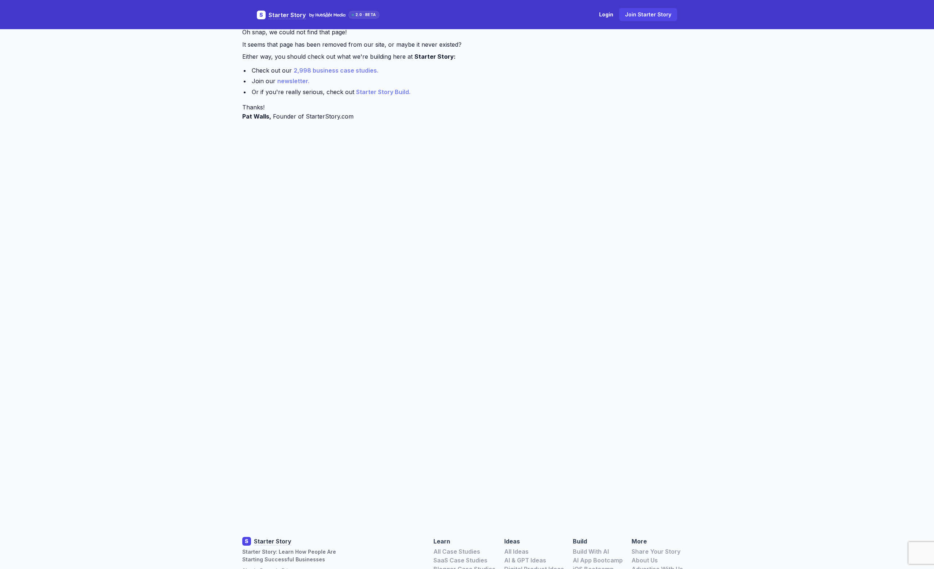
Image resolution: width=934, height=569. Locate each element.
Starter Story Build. (383, 92)
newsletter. (293, 81)
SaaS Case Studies (460, 560)
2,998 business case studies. (336, 70)
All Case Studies (456, 551)
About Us (645, 560)
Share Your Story (656, 551)
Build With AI (591, 551)
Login (606, 14)
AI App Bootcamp (598, 560)
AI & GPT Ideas (525, 560)
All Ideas (516, 551)
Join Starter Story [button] (648, 14)
